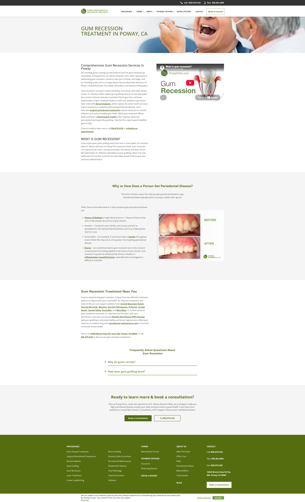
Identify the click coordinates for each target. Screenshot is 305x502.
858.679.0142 (192, 2)
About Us (181, 446)
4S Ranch (132, 307)
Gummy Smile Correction (119, 456)
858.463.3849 (215, 2)
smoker (132, 236)
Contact (199, 11)
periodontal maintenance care (123, 323)
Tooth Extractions (116, 475)
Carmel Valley (94, 310)
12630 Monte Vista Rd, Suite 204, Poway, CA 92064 (113, 333)
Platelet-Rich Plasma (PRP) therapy (128, 317)
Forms (139, 11)
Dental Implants (74, 461)
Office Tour (181, 456)
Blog (179, 482)
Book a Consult (215, 11)
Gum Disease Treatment (78, 451)
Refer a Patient (184, 11)
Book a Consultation (138, 418)
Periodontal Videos (185, 466)
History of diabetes (93, 217)
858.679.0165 (217, 465)
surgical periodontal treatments (105, 110)
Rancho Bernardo (89, 307)
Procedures (126, 11)
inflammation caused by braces (99, 257)
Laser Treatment (74, 475)
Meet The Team (183, 451)
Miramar (103, 307)
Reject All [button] (85, 500)
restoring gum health (106, 117)
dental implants (103, 104)
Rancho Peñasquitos (117, 307)
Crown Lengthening (75, 480)
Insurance (145, 463)
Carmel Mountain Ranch (132, 304)
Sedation (112, 480)
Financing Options (149, 468)
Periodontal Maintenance (119, 461)
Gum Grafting (73, 466)
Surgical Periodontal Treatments (81, 456)
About (149, 11)
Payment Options (165, 11)
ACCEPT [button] (218, 498)
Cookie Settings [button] (204, 498)
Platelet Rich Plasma (117, 466)
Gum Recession (74, 470)
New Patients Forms (150, 451)
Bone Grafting (114, 451)
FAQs (178, 461)
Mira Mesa (121, 310)
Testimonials (182, 475)
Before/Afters (182, 470)
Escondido (107, 310)
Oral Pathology (115, 470)
